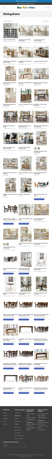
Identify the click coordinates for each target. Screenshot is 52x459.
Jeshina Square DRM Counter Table (26, 219)
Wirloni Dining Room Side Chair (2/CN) (40, 269)
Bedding (17, 424)
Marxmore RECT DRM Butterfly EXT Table (26, 83)
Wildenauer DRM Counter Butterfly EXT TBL (25, 126)
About (4, 421)
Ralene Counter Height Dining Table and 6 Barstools (26, 315)
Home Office (18, 433)
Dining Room (18, 415)
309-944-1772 (31, 419)
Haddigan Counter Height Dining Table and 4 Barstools (10, 364)
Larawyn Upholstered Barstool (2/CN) (39, 219)
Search (5, 412)
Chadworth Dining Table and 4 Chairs (26, 389)
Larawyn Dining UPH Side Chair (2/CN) (9, 248)
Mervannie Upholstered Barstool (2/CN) (9, 148)
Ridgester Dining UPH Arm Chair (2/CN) (40, 173)
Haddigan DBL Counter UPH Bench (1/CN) (40, 364)
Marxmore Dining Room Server (26, 104)
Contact (5, 424)
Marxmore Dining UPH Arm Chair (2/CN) (9, 105)
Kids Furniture (18, 430)
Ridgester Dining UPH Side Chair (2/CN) (40, 152)
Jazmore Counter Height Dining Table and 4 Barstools (10, 219)
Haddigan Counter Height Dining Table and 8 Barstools (26, 364)
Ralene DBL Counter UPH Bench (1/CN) (9, 340)
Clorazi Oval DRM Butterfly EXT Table (40, 294)
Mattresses (17, 421)
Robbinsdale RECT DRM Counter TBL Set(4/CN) (24, 269)
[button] (3, 7)
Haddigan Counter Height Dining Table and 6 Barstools (41, 340)
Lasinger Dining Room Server (41, 61)
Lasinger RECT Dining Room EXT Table (25, 62)
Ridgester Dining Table (24, 194)
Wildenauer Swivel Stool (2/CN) (9, 126)
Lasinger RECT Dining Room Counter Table (9, 62)
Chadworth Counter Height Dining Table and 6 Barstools (41, 389)
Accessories (17, 427)
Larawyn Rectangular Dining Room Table (41, 244)
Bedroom (17, 418)
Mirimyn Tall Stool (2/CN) (9, 39)
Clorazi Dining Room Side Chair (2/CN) (25, 294)
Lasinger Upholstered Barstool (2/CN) (39, 40)
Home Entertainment (20, 435)
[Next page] (34, 399)
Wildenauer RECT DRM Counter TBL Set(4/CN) (41, 126)
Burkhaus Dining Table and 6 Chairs (10, 269)
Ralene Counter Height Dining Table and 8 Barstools (41, 315)
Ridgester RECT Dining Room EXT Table (10, 173)
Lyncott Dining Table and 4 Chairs (40, 195)
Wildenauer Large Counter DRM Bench (40, 105)
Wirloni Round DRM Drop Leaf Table (10, 294)
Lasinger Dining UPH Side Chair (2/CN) (25, 40)
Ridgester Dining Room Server (26, 172)
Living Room (17, 412)
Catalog (5, 415)
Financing (5, 418)
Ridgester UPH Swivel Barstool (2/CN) (10, 195)
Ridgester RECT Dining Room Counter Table (41, 83)
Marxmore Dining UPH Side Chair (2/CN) (9, 83)
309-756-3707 (43, 417)
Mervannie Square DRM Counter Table (24, 148)
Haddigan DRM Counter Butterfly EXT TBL (9, 389)
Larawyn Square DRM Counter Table (26, 244)
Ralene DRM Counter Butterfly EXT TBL (26, 340)
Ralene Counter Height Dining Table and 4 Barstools (10, 315)
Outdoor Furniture (19, 438)
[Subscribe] (24, 445)
